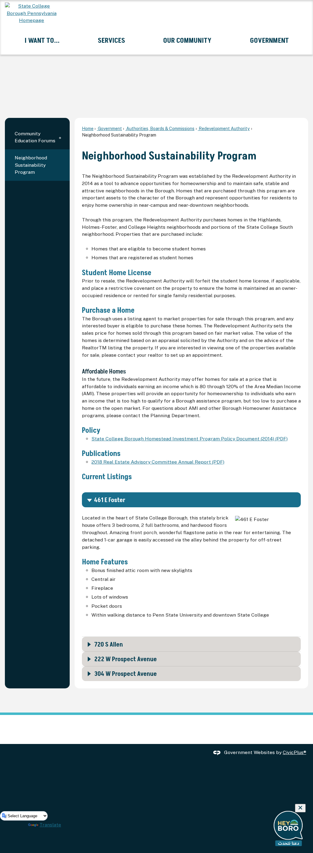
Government (109, 128)
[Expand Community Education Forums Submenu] (60, 137)
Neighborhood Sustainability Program (31, 165)
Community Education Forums (35, 137)
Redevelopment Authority (224, 128)
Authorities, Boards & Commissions (159, 128)
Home (88, 128)
